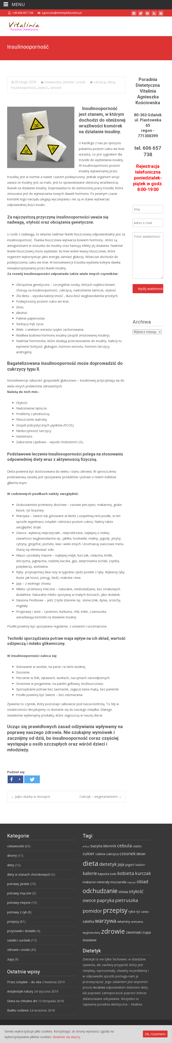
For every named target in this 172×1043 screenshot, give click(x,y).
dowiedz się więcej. (67, 1037)
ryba (131, 911)
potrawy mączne (19, 893)
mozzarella (118, 882)
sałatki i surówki (18, 940)
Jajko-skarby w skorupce (30, 796)
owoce (89, 900)
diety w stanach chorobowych (28, 874)
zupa (146, 932)
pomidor (92, 911)
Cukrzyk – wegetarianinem (101, 796)
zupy (10, 959)
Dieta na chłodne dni (22, 1001)
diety (10, 865)
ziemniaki (134, 932)
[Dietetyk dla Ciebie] (20, 25)
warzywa (105, 920)
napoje (131, 882)
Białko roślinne (18, 1010)
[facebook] (134, 14)
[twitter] (140, 14)
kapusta (103, 874)
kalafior (140, 865)
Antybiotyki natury (20, 991)
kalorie (90, 873)
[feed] (154, 14)
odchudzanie (100, 891)
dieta (111, 82)
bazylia (96, 846)
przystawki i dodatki (21, 931)
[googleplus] (160, 14)
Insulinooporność (23, 87)
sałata (145, 912)
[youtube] (147, 14)
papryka (105, 900)
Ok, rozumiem (155, 1034)
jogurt (130, 864)
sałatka (88, 921)
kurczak (143, 873)
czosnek (127, 853)
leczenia (99, 987)
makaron (89, 882)
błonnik (109, 846)
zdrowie (55, 87)
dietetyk (108, 864)
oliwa (123, 891)
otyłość (43, 87)
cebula (124, 845)
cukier (89, 853)
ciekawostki (52, 82)
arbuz (86, 846)
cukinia (100, 854)
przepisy (13, 921)
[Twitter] (32, 779)
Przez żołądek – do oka (24, 982)
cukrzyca (99, 82)
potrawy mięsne (18, 902)
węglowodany (91, 933)
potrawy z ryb (17, 912)
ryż (138, 911)
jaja (121, 864)
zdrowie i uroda (73, 82)
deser (141, 853)
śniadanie (90, 940)
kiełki (113, 874)
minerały (103, 882)
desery (12, 855)
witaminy (123, 921)
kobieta (125, 873)
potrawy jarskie (18, 884)
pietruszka (126, 900)
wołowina (137, 922)
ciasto (137, 846)
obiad (142, 882)
